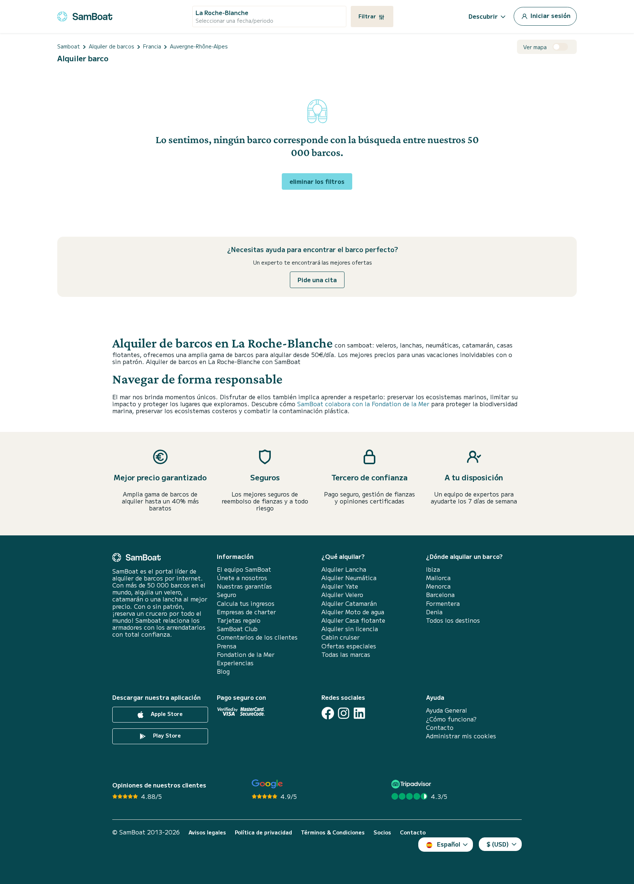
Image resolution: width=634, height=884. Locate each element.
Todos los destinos (453, 620)
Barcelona (440, 594)
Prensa (226, 646)
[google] (267, 784)
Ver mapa (535, 47)
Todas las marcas (345, 654)
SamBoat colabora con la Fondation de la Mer (363, 403)
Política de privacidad (263, 832)
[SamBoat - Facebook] (327, 713)
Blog (223, 671)
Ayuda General (446, 710)
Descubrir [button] (483, 16)
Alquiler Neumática (348, 577)
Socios (382, 832)
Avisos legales (207, 832)
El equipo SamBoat (244, 569)
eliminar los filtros (317, 181)
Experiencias (235, 662)
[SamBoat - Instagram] (343, 713)
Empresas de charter (246, 611)
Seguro (226, 594)
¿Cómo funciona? (451, 719)
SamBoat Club (237, 628)
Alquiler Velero (342, 594)
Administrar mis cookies (461, 735)
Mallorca (438, 577)
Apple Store (166, 714)
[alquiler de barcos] (84, 15)
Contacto (439, 727)
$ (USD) (498, 844)
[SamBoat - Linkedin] (359, 713)
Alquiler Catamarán (349, 603)
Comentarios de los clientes (257, 637)
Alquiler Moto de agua (352, 611)
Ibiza (433, 569)
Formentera (443, 603)
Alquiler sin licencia (349, 628)
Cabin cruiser (340, 637)
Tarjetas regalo (238, 620)
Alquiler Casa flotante (353, 620)
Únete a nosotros (242, 577)
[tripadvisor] (412, 784)
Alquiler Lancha (343, 569)
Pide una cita (317, 279)
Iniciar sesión (550, 15)
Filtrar (368, 16)
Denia (434, 611)
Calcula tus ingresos (245, 603)
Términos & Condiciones (333, 832)
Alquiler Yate (339, 586)
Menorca (438, 586)
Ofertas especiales (348, 646)
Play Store (166, 735)
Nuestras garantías (244, 586)
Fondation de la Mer (245, 654)
